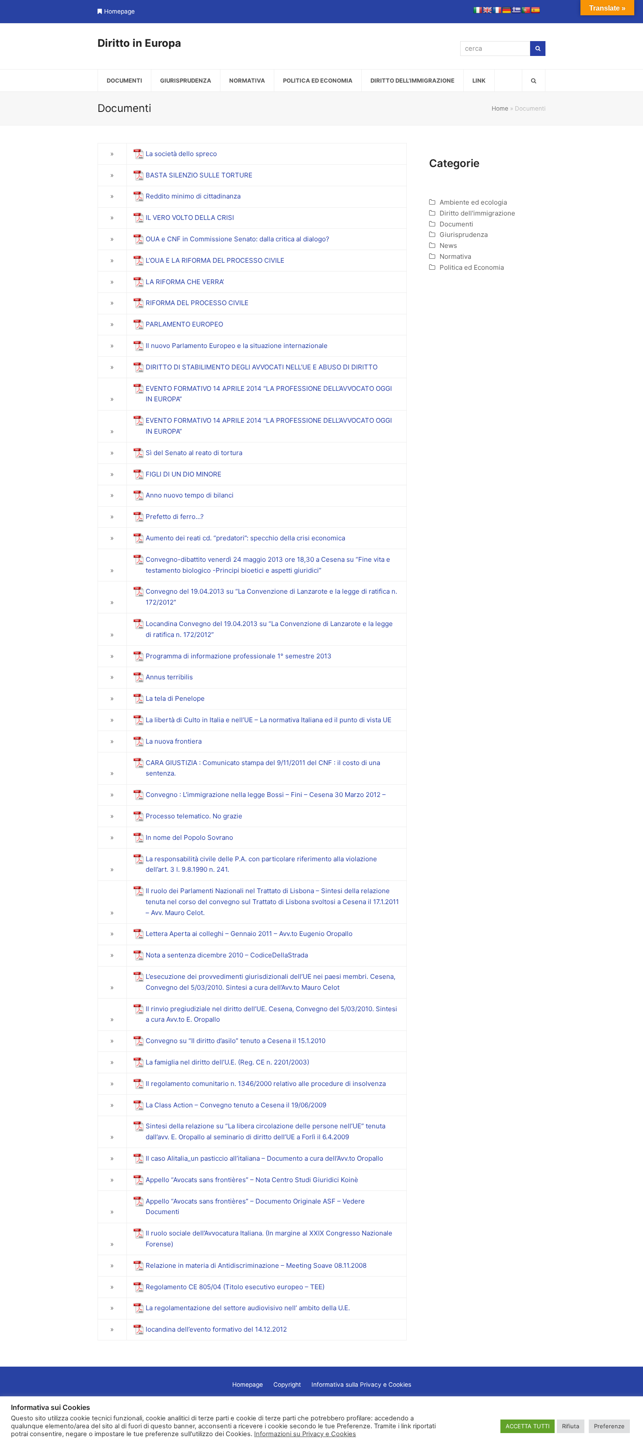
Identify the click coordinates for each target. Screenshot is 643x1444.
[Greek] (516, 10)
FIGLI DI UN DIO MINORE (183, 474)
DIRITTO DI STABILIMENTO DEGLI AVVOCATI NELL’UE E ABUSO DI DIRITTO (261, 367)
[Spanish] (535, 10)
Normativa (455, 256)
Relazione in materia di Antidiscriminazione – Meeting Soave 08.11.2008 (256, 1265)
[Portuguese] (525, 10)
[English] (487, 10)
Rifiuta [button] (570, 1426)
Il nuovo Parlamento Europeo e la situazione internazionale (237, 345)
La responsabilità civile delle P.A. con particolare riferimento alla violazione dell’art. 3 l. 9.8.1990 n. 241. (261, 864)
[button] (533, 80)
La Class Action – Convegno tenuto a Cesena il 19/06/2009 (236, 1105)
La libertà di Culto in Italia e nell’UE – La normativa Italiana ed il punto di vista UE (268, 720)
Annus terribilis (169, 677)
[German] (506, 10)
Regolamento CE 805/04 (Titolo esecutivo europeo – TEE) (235, 1287)
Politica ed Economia (472, 267)
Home (500, 108)
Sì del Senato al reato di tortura (194, 453)
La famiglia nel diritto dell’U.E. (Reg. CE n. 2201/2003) (227, 1062)
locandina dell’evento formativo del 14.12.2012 (216, 1329)
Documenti (456, 224)
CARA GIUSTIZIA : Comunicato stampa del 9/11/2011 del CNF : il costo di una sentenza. (263, 768)
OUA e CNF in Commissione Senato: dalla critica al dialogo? (238, 239)
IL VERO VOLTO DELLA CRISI (190, 217)
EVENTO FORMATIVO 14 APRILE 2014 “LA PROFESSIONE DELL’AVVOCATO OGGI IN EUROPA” (269, 394)
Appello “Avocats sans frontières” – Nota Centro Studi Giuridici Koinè (252, 1180)
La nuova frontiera (174, 741)
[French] (497, 10)
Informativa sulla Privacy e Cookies (361, 1384)
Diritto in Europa (139, 43)
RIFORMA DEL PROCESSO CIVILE (197, 303)
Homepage (119, 11)
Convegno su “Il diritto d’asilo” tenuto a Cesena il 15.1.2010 (235, 1041)
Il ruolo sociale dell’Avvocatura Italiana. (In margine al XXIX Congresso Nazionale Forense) (269, 1238)
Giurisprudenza (464, 234)
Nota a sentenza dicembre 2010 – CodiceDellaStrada (227, 955)
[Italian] (477, 10)
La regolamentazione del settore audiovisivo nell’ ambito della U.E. (249, 1308)
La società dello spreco (181, 154)
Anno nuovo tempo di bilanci (190, 495)
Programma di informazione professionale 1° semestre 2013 (239, 656)
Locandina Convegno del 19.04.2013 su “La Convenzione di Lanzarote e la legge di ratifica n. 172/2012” (269, 629)
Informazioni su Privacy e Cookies (305, 1434)
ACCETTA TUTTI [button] (527, 1426)
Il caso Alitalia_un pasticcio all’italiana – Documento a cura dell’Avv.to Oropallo (264, 1158)
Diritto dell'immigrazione (477, 213)
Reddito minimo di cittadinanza (194, 196)
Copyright (287, 1384)
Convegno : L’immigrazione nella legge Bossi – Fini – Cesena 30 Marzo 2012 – (266, 794)
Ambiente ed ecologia (473, 202)
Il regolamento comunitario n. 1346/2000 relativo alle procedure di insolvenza (266, 1083)
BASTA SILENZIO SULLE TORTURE (199, 175)
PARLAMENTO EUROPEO (184, 324)
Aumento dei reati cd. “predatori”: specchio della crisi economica (245, 538)
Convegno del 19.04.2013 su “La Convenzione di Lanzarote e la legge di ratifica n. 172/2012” (271, 596)
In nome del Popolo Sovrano (189, 837)
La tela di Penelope (175, 698)
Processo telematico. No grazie (194, 816)
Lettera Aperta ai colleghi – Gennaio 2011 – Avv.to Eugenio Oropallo (249, 933)
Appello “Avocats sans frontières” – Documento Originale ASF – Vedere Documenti (255, 1206)
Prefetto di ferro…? (176, 516)
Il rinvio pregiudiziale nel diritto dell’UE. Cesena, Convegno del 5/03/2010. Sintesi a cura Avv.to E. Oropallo (271, 1014)
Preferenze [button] (609, 1426)
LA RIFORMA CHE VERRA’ (185, 282)
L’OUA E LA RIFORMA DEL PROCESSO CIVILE (215, 260)
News (448, 245)
